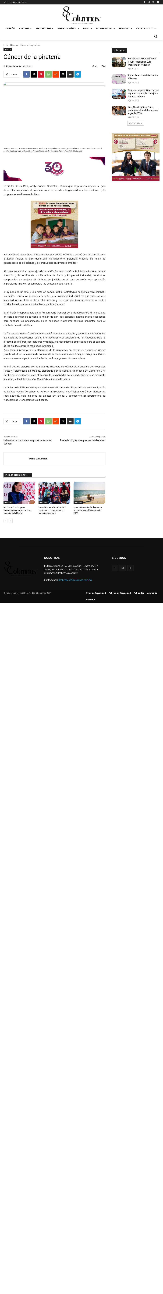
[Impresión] (70, 74)
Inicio (6, 45)
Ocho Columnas (13, 66)
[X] (153, 2)
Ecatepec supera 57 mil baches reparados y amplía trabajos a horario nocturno (143, 93)
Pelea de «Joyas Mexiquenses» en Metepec (82, 440)
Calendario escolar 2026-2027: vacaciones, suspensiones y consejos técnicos (52, 510)
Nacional (14, 45)
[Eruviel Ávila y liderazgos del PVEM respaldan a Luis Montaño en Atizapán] (119, 62)
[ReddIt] (56, 74)
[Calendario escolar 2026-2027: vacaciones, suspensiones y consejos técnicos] (54, 493)
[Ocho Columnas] (16, 459)
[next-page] (11, 521)
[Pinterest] (41, 74)
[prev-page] (5, 521)
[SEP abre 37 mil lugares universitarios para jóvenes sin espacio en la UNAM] (19, 493)
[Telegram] (77, 74)
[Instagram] (149, 2)
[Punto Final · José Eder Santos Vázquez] (119, 79)
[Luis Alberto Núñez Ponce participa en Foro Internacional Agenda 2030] (119, 111)
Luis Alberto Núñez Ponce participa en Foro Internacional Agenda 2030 (143, 110)
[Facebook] (144, 2)
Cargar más (134, 123)
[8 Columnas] (81, 15)
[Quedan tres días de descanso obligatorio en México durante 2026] (89, 493)
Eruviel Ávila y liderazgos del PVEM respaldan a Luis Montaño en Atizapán (142, 61)
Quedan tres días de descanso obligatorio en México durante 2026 (88, 510)
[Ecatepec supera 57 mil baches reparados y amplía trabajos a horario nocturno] (119, 94)
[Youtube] (157, 2)
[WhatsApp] (48, 74)
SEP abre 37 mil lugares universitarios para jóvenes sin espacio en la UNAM (17, 510)
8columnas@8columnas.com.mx (75, 579)
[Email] (63, 74)
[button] (155, 36)
